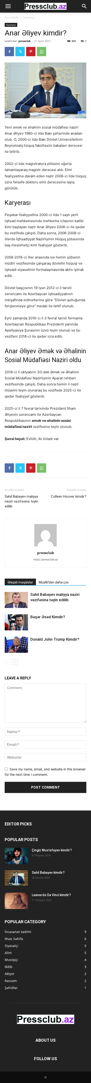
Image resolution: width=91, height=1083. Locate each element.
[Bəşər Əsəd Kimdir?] (16, 622)
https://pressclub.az (45, 559)
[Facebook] (9, 51)
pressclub (24, 41)
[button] (7, 6)
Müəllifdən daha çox (54, 582)
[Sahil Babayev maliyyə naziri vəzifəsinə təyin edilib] (16, 600)
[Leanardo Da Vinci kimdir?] (16, 901)
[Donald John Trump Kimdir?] (16, 645)
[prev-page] (7, 662)
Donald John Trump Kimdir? (54, 639)
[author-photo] (45, 546)
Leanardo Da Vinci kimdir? (51, 895)
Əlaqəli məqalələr (20, 582)
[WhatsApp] (41, 51)
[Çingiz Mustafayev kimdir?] (16, 856)
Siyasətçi (29, 17)
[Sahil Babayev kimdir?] (16, 878)
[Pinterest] (30, 51)
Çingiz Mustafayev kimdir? (52, 850)
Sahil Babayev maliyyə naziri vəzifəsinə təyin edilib (21, 501)
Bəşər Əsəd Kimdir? (47, 617)
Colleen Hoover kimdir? (68, 496)
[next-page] (15, 662)
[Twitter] (20, 51)
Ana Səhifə (12, 17)
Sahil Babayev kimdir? (48, 872)
